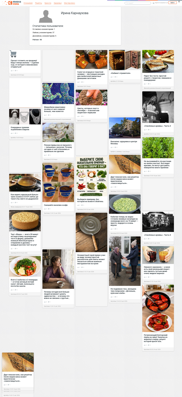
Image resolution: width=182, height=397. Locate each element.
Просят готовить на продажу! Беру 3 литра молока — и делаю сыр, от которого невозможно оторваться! (25, 63)
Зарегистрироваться (161, 3)
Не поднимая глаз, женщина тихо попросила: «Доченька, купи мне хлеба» (123, 291)
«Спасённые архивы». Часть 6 (157, 235)
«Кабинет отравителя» (121, 73)
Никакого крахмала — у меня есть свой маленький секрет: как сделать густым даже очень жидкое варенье (157, 270)
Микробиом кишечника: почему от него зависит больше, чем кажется (55, 109)
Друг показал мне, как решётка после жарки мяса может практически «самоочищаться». (125, 180)
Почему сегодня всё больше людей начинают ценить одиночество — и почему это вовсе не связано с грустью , (56, 295)
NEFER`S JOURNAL (116, 151)
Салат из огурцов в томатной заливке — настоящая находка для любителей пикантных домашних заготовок (91, 75)
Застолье (13, 75)
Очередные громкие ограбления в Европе (20, 128)
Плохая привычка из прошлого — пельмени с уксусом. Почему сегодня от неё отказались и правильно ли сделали (58, 148)
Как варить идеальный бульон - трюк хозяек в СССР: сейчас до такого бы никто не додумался (25, 196)
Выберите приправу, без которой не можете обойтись (90, 200)
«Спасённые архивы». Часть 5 (157, 126)
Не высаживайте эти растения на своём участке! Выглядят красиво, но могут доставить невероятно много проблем (157, 164)
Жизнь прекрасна (16, 207)
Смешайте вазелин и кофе (56, 205)
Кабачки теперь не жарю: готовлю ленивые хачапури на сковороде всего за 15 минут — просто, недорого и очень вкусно (124, 221)
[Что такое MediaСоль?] (179, 1)
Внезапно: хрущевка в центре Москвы (124, 142)
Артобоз (113, 81)
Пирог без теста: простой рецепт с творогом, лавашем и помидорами (157, 78)
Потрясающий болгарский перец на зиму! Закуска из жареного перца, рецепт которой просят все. (155, 338)
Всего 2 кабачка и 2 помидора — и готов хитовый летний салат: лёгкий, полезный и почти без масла (24, 283)
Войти (172, 3)
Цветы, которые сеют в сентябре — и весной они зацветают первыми (88, 110)
